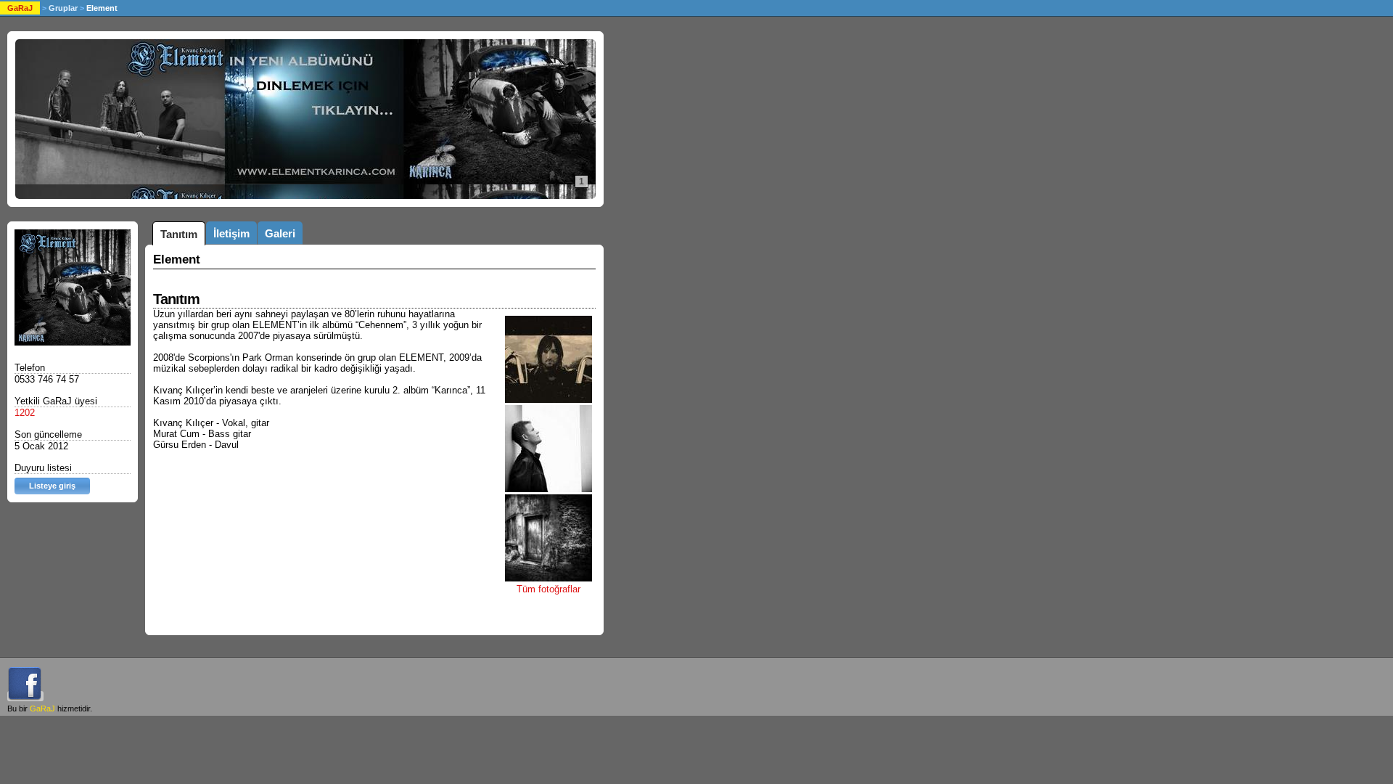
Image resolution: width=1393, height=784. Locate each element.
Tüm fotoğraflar (548, 589)
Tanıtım (178, 234)
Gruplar (63, 8)
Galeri (280, 233)
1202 (25, 412)
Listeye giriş (52, 485)
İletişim (231, 233)
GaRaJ (20, 8)
